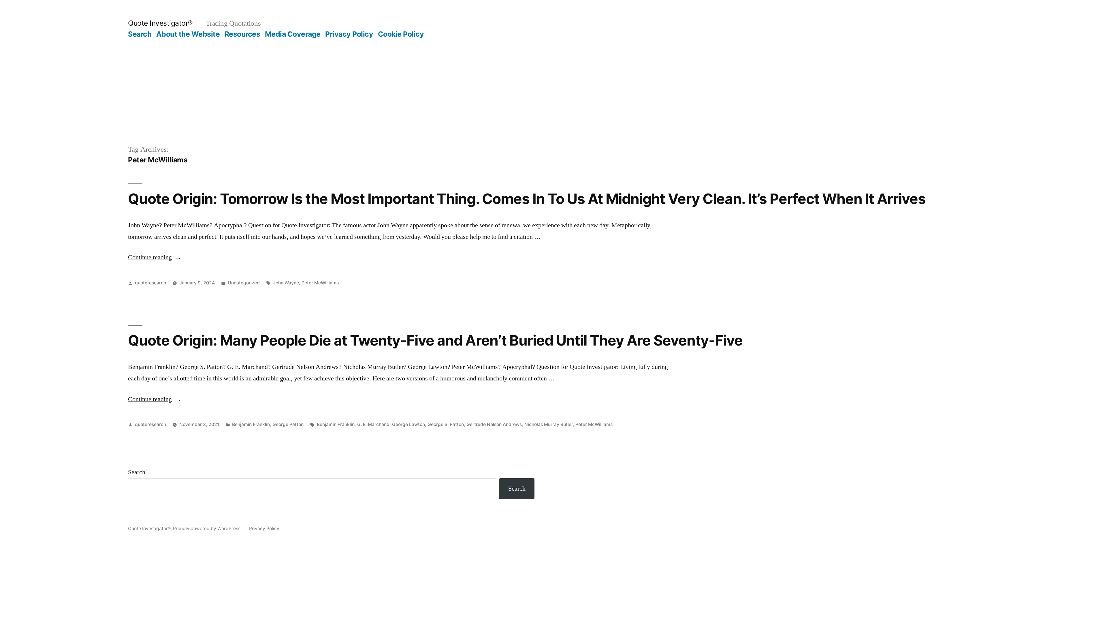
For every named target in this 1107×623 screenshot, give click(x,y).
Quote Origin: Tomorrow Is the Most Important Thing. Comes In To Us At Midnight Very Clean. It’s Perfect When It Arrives (527, 198)
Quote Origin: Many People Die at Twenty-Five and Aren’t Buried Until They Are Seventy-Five (435, 340)
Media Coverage (293, 34)
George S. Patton (446, 424)
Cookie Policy (401, 34)
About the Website (188, 34)
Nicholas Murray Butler (548, 424)
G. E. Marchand (373, 424)
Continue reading (154, 257)
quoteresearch (150, 283)
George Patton (288, 424)
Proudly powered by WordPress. (208, 528)
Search (139, 34)
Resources (242, 34)
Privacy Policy (349, 34)
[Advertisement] (553, 82)
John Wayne (286, 283)
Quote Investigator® (160, 23)
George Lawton (408, 424)
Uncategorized (244, 283)
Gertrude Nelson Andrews (494, 424)
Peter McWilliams (320, 283)
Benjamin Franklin (251, 424)
